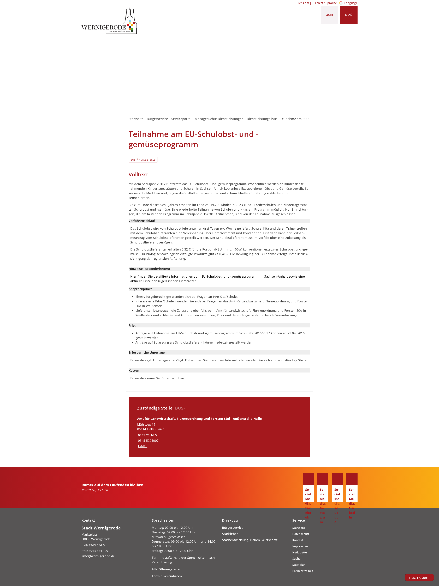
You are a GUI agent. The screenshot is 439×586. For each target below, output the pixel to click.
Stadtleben (230, 534)
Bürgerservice (157, 119)
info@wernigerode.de (98, 556)
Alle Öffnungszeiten (167, 569)
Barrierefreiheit (302, 571)
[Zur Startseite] (110, 21)
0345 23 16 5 (147, 435)
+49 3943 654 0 (93, 545)
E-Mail (142, 446)
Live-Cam (303, 3)
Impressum (300, 546)
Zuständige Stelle (143, 159)
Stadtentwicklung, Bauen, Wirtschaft (250, 540)
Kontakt (297, 540)
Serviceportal (181, 119)
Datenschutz (301, 534)
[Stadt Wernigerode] (114, 541)
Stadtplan (298, 565)
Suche (296, 558)
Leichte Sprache (326, 3)
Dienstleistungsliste (262, 119)
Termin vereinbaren (167, 576)
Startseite (136, 119)
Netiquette (299, 552)
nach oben (418, 577)
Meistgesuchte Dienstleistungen (219, 119)
